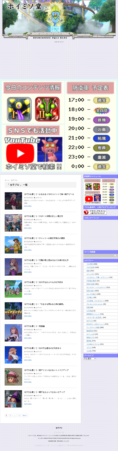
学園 (88, 307)
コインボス (90, 274)
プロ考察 (89, 264)
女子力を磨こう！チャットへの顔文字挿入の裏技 (44, 238)
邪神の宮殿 (90, 284)
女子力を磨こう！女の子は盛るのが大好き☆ (42, 348)
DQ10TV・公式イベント (95, 324)
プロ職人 (89, 297)
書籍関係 (89, 331)
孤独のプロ (90, 337)
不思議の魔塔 (91, 281)
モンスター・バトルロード (96, 287)
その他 (88, 351)
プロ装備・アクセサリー (95, 301)
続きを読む (28, 206)
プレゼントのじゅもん (94, 304)
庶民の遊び (90, 291)
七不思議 (89, 311)
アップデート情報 (92, 327)
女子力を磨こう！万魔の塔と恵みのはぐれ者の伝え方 (46, 260)
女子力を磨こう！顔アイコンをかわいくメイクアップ (46, 370)
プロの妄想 (90, 267)
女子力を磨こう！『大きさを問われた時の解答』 (44, 304)
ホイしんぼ (90, 334)
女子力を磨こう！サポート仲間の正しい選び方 (43, 216)
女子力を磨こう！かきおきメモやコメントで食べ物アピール (49, 194)
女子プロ (39, 197)
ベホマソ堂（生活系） (94, 317)
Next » (25, 415)
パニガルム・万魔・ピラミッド (97, 277)
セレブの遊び (91, 294)
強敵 (88, 271)
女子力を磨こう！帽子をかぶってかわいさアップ (44, 392)
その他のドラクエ (92, 344)
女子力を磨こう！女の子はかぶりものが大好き (43, 282)
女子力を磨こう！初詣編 (34, 326)
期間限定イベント (92, 314)
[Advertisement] (59, 59)
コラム (88, 347)
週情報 (88, 341)
